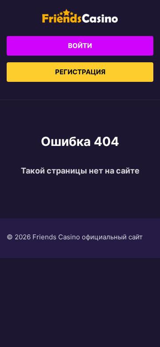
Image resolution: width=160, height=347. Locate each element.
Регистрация (80, 72)
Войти (80, 45)
